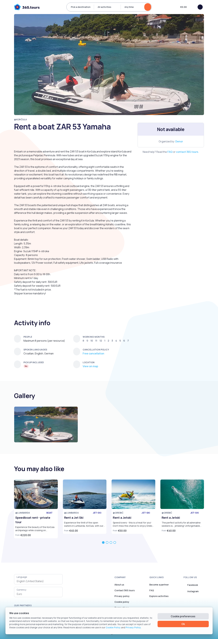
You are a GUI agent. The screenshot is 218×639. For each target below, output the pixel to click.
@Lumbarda (22, 512)
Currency (21, 589)
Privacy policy (122, 596)
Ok (183, 624)
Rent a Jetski (122, 517)
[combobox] (38, 581)
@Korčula (20, 119)
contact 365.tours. (187, 152)
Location (88, 362)
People (27, 336)
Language (22, 576)
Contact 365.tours (124, 590)
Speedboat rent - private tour (32, 520)
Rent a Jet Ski (74, 517)
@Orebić (118, 512)
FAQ (170, 152)
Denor (179, 141)
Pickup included (33, 362)
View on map (90, 366)
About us (119, 584)
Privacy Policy (133, 627)
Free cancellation (93, 353)
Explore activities (159, 596)
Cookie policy (121, 601)
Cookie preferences (183, 616)
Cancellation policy (96, 349)
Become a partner (159, 584)
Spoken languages (35, 349)
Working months (94, 336)
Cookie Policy (113, 627)
